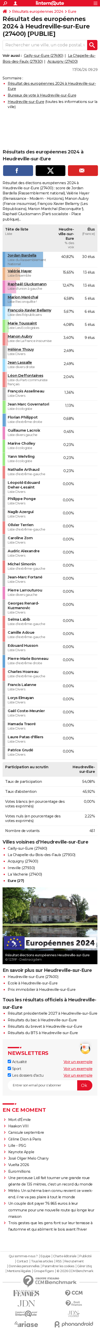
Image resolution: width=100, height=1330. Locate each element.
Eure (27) (16, 880)
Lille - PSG (17, 1145)
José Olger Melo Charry (28, 1158)
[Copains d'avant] (26, 1314)
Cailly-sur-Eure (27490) (43, 55)
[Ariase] (26, 1324)
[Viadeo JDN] (73, 1314)
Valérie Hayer (20, 271)
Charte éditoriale (64, 1256)
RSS (59, 1261)
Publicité (85, 1256)
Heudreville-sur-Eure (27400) (33, 976)
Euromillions (19, 1171)
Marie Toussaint (22, 323)
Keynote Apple (21, 1152)
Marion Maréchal (23, 297)
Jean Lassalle (20, 362)
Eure (72, 11)
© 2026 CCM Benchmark (75, 1271)
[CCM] (73, 1293)
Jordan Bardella (22, 255)
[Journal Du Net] (26, 1303)
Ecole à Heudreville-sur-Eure (32, 983)
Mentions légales (19, 1271)
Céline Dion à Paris (24, 1139)
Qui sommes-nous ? (23, 1256)
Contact (22, 1261)
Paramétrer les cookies (58, 1266)
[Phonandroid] (73, 1324)
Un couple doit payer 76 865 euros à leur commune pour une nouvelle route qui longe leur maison (51, 1210)
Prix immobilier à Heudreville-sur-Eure (41, 989)
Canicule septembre (26, 1132)
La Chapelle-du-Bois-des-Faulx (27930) (41, 855)
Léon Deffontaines (25, 375)
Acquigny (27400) (62, 61)
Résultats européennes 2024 (37, 11)
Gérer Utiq (84, 1266)
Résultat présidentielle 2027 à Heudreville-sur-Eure (52, 1013)
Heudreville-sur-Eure (26, 101)
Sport (16, 1068)
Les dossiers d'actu (27, 1075)
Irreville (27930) (21, 868)
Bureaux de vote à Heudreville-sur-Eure (42, 95)
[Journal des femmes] (26, 1293)
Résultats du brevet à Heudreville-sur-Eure (45, 1026)
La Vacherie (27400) (25, 874)
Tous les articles (42, 1261)
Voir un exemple (78, 1061)
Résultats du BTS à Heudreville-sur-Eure (43, 1033)
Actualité (19, 1061)
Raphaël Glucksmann (27, 284)
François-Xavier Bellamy (29, 310)
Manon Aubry (20, 336)
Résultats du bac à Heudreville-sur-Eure (42, 1020)
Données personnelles (24, 1266)
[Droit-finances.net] (73, 1303)
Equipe (45, 1256)
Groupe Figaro (44, 1271)
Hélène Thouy (21, 349)
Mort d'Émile (19, 1119)
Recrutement (74, 1261)
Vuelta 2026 (18, 1164)
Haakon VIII (18, 1126)
